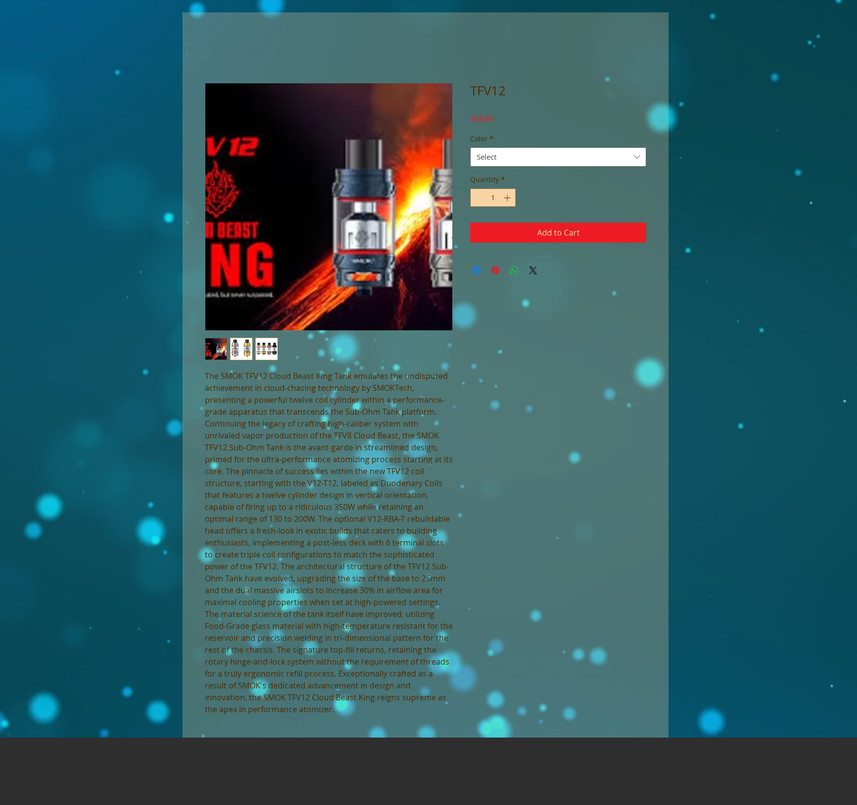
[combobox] (558, 158)
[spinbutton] (493, 198)
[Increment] (508, 198)
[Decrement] (478, 198)
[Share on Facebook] (477, 271)
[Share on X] (533, 271)
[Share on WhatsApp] (514, 271)
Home (216, 48)
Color (481, 139)
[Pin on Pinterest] (495, 271)
